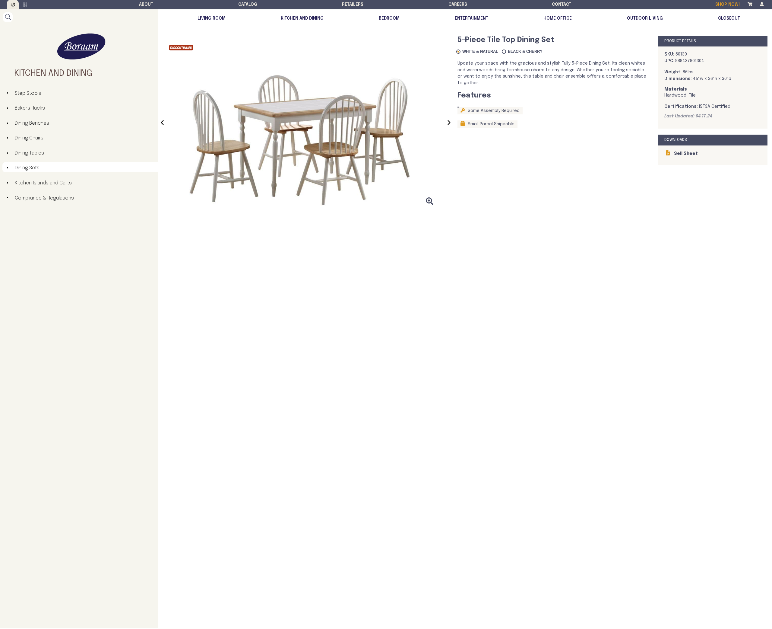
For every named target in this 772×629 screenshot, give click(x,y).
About (146, 4)
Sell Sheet (685, 154)
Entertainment (471, 18)
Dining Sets (27, 168)
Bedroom (389, 18)
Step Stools (28, 93)
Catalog (247, 4)
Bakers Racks (30, 108)
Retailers (352, 4)
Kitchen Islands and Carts (43, 183)
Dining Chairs (29, 138)
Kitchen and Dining (302, 18)
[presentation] (162, 123)
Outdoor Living (645, 18)
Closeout (729, 18)
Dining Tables (29, 153)
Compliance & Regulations (44, 198)
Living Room (212, 18)
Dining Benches (32, 123)
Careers (457, 4)
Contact (561, 4)
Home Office (557, 18)
